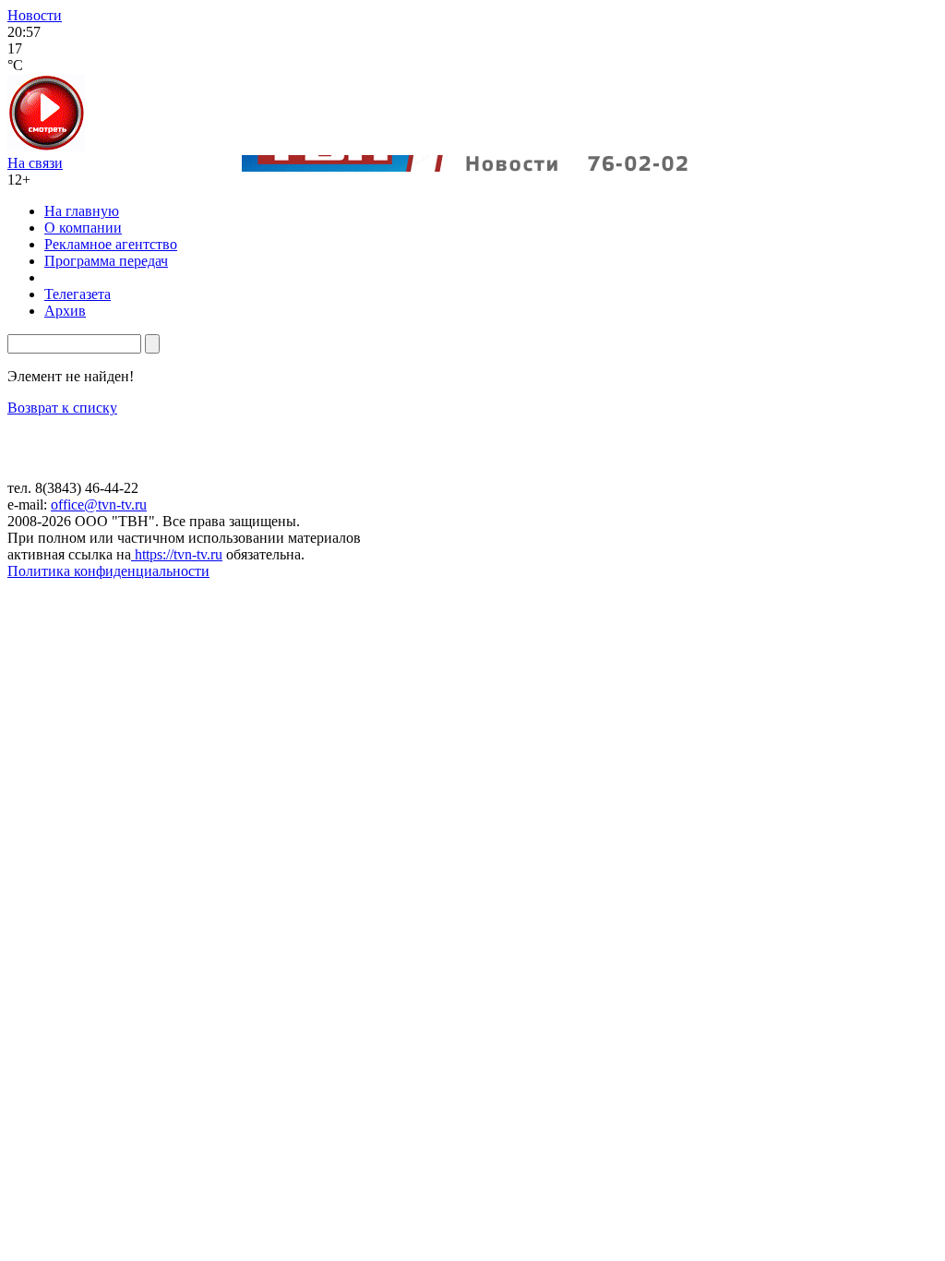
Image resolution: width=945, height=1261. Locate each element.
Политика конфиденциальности (108, 571)
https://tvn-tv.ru (176, 554)
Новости (34, 15)
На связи (35, 163)
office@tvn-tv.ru (99, 504)
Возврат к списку (62, 407)
